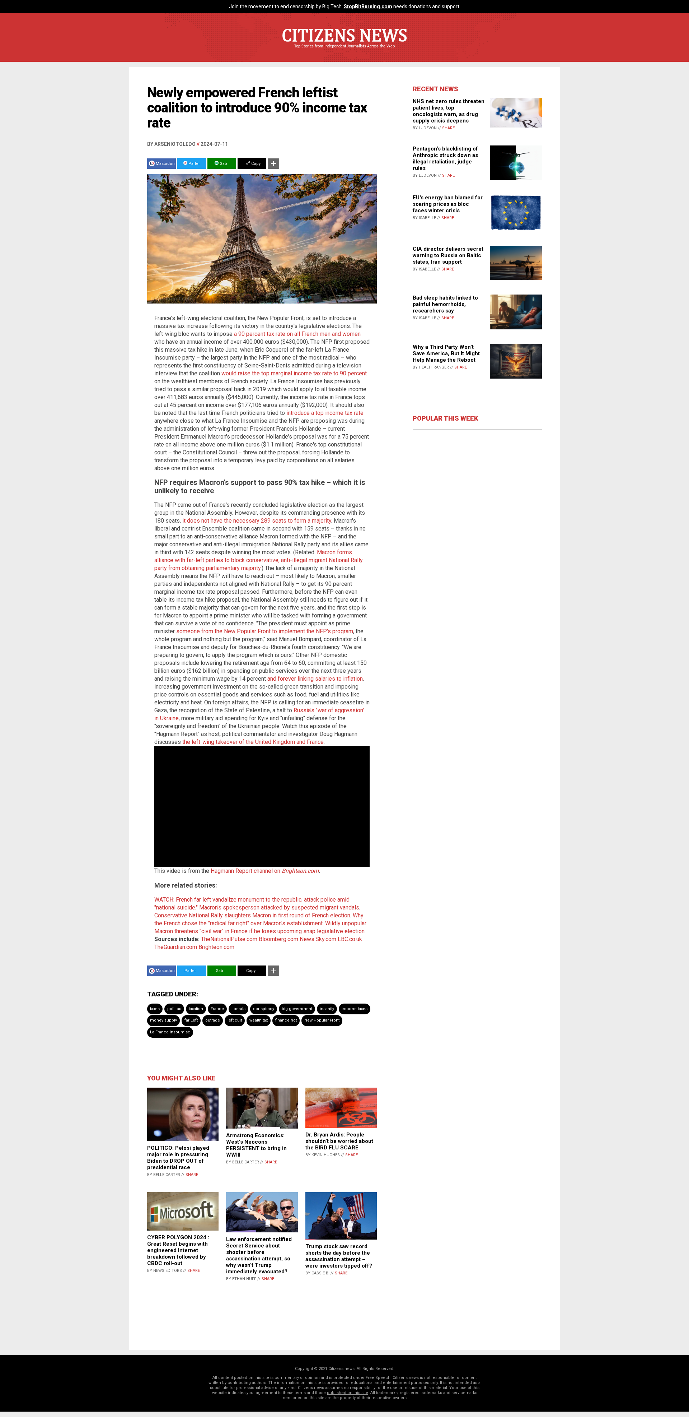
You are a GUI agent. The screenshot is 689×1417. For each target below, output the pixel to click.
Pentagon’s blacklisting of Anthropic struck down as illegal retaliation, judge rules (445, 158)
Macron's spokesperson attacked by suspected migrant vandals (279, 907)
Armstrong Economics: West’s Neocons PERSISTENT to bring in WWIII (256, 1145)
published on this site (347, 1392)
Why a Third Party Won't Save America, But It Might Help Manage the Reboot (446, 353)
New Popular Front (321, 1020)
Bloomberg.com (278, 939)
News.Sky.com (318, 939)
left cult (235, 1020)
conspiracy (263, 1008)
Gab (223, 163)
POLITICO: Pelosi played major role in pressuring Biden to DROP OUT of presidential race (178, 1158)
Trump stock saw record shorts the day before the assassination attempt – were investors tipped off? (338, 1256)
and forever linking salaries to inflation (315, 678)
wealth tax (258, 1020)
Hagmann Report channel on (246, 870)
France (217, 1008)
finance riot (286, 1020)
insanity (327, 1008)
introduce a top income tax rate (325, 412)
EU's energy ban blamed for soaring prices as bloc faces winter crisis (448, 204)
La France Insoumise (170, 1032)
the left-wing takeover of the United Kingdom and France (253, 741)
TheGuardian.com (175, 947)
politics (174, 1008)
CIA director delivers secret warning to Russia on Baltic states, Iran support (448, 255)
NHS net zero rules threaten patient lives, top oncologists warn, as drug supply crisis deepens (448, 111)
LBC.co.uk (350, 939)
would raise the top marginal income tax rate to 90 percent (294, 373)
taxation (196, 1008)
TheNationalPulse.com (229, 939)
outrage (212, 1020)
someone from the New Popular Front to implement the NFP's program (264, 631)
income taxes (354, 1008)
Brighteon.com (300, 870)
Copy (255, 163)
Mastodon (165, 163)
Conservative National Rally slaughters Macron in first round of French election (252, 915)
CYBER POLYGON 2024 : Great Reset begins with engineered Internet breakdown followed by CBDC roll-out (178, 1250)
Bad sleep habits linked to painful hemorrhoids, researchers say (445, 304)
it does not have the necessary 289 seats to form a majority (256, 520)
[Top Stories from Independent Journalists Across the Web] (344, 51)
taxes (155, 1008)
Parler (193, 163)
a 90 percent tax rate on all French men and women (297, 333)
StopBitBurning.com (368, 6)
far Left (191, 1020)
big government (297, 1008)
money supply (163, 1020)
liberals (238, 1008)
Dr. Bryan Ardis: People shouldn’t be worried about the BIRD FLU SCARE (339, 1141)
